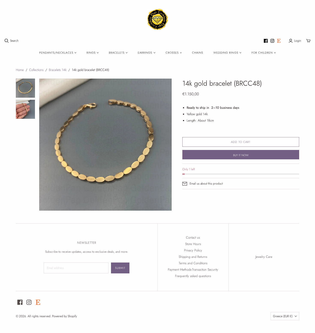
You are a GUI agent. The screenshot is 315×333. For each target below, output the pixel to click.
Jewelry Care (263, 256)
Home (20, 69)
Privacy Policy (193, 250)
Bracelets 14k (57, 69)
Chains (197, 53)
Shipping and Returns (193, 256)
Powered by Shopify (64, 316)
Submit (120, 268)
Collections (36, 69)
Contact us (193, 237)
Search (14, 41)
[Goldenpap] (157, 19)
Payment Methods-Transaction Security (193, 269)
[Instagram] (272, 41)
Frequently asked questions (193, 276)
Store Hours (193, 244)
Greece (282, 316)
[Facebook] (266, 41)
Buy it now (241, 155)
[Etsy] (279, 41)
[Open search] (6, 41)
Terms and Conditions (193, 263)
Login (297, 41)
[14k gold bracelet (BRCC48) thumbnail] (25, 88)
